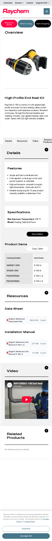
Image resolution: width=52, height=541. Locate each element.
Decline (26, 529)
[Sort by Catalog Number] (30, 258)
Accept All (26, 536)
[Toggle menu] (47, 11)
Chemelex (7, 3)
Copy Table (37, 248)
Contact (29, 3)
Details (8, 141)
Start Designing (43, 23)
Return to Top (46, 150)
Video (35, 141)
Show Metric (37, 234)
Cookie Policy (30, 521)
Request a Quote (9, 24)
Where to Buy (26, 23)
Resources (22, 141)
